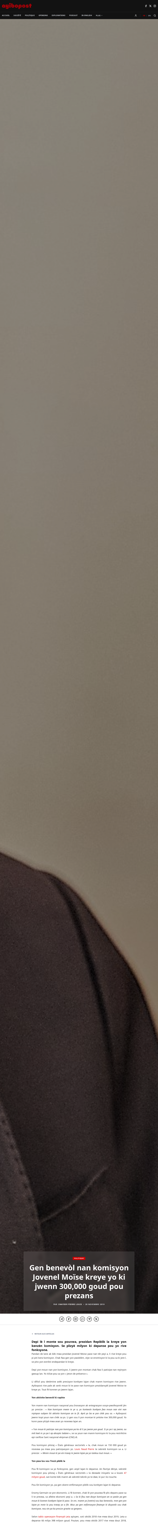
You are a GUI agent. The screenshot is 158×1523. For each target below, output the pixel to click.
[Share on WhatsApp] (82, 1319)
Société (17, 15)
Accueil (6, 15)
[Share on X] (96, 1319)
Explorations (58, 15)
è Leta (67, 1516)
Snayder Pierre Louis (70, 1304)
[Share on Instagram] (75, 1319)
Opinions (43, 15)
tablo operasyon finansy (51, 1516)
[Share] (61, 1319)
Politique (30, 15)
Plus (98, 15)
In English (87, 15)
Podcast (73, 15)
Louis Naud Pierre (84, 1449)
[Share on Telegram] (89, 1319)
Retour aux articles (44, 1334)
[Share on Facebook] (68, 1319)
